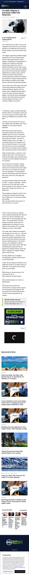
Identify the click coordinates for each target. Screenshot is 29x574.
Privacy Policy (8, 564)
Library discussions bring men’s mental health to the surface (12, 452)
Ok (27, 553)
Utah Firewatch (12, 1)
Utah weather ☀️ (20, 1)
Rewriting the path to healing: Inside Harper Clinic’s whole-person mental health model (13, 501)
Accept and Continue (19, 571)
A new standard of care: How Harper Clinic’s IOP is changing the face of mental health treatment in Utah (13, 402)
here (21, 304)
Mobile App (14, 549)
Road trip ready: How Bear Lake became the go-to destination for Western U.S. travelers (12, 376)
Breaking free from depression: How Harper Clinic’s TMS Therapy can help (14, 428)
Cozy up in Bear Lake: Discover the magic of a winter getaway (13, 476)
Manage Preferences (8, 571)
